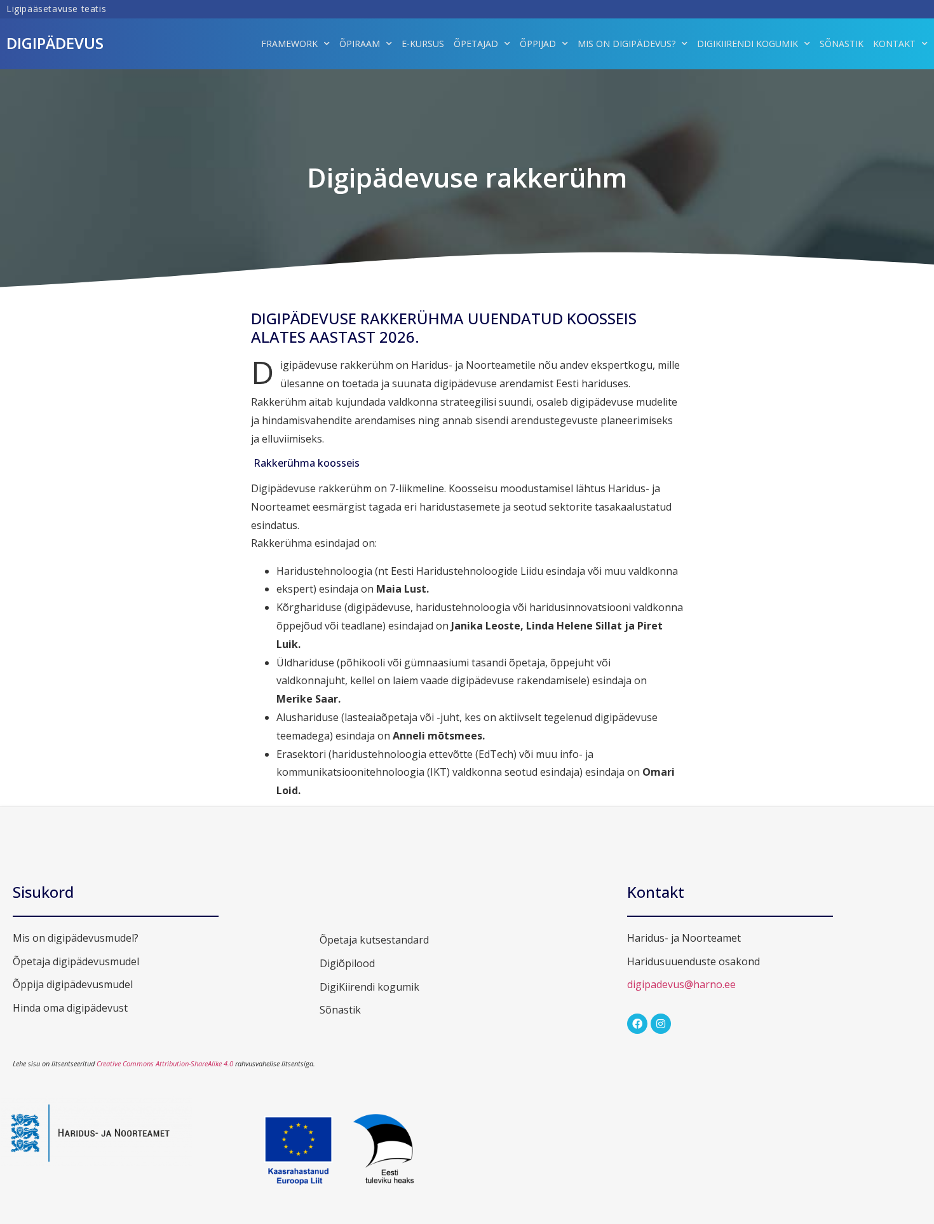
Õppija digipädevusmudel (73, 984)
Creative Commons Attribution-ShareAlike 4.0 (165, 1063)
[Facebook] (637, 1024)
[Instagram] (661, 1024)
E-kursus (423, 44)
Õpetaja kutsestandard (374, 940)
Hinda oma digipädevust (70, 1008)
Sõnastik (841, 44)
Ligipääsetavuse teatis (56, 9)
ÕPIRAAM (359, 44)
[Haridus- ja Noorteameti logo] (96, 1167)
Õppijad (538, 44)
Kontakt (894, 44)
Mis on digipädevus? (626, 44)
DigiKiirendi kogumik (747, 44)
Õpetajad (476, 44)
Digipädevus (55, 42)
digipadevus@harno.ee (681, 984)
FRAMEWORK (289, 44)
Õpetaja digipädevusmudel (76, 961)
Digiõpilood (347, 963)
